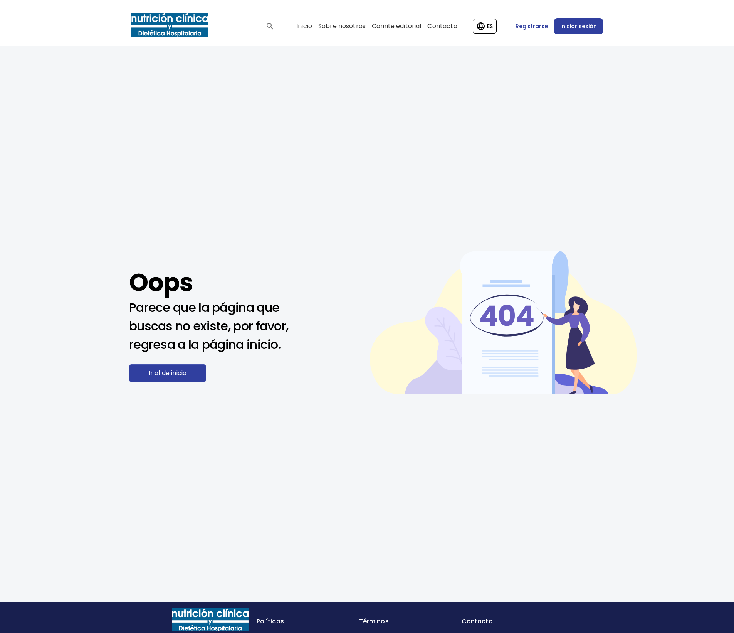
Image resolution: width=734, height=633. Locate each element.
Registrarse (532, 26)
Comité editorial (396, 26)
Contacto (442, 26)
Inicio (304, 26)
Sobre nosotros (342, 26)
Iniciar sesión (578, 26)
